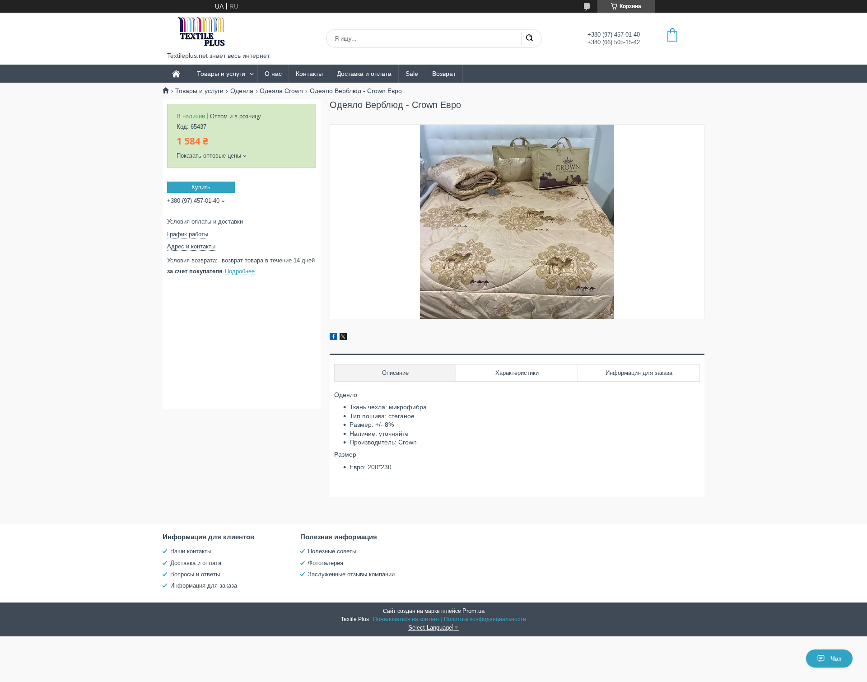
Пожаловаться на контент (406, 619)
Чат (836, 658)
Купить (200, 187)
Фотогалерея (325, 563)
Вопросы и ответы (195, 574)
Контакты (309, 73)
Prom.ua (473, 610)
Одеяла (241, 90)
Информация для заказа (203, 585)
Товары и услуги (221, 73)
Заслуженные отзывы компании (351, 574)
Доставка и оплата (364, 73)
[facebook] (333, 337)
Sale (412, 73)
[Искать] (529, 38)
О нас (273, 73)
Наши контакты (190, 551)
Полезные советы (332, 551)
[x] (343, 337)
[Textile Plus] (201, 32)
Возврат (444, 73)
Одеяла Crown (281, 90)
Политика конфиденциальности (485, 619)
